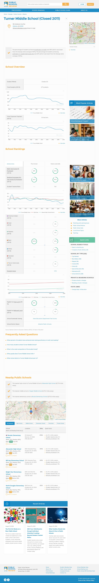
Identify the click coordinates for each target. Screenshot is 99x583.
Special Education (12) (78, 269)
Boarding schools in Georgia (79, 283)
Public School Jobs (78, 228)
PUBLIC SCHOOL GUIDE (62, 10)
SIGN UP (90, 4)
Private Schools (60, 423)
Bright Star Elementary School (13, 473)
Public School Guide (65, 569)
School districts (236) (77, 274)
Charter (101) (75, 264)
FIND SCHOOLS (16, 10)
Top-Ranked (75, 256)
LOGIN (82, 4)
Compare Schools (64, 571)
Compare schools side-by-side (80, 250)
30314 (21, 26)
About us (48, 569)
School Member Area (82, 567)
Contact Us (63, 573)
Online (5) (74, 266)
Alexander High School (48, 383)
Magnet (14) (75, 261)
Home (47, 567)
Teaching (75, 233)
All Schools (10, 423)
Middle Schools (29, 423)
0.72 (55, 271)
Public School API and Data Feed (86, 571)
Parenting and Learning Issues (81, 223)
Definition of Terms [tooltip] (10, 164)
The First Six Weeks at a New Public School (12, 530)
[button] (36, 409)
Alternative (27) (76, 271)
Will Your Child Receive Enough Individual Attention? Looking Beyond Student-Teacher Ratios (35, 533)
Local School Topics (78, 231)
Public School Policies (79, 226)
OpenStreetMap (62, 419)
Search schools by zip (78, 247)
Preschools (51, 423)
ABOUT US (84, 10)
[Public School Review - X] (5, 579)
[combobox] (43, 4)
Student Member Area (66, 567)
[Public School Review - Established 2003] (10, 4)
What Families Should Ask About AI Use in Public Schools (57, 531)
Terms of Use (82, 581)
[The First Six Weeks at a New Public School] (14, 516)
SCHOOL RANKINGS (38, 10)
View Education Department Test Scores (45, 319)
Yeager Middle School (35, 391)
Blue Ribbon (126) (76, 259)
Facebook (8, 579)
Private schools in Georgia (79, 280)
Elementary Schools (40, 423)
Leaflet (56, 419)
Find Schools (49, 571)
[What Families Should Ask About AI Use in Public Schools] (57, 516)
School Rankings (50, 573)
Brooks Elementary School (39, 397)
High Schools (19, 423)
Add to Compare (12, 444)
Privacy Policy (90, 581)
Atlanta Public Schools (44, 324)
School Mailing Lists (82, 569)
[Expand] (7, 409)
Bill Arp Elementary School (15, 461)
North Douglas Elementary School (15, 487)
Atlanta (15, 26)
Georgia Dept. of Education (79, 289)
